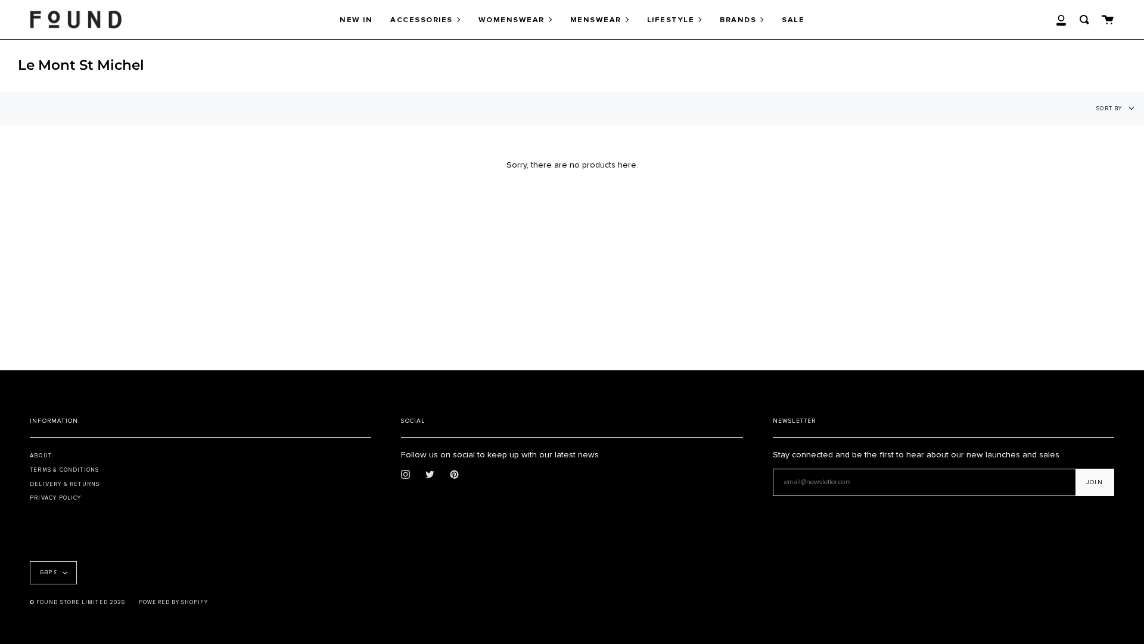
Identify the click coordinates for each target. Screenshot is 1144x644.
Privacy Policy (56, 497)
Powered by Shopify (173, 602)
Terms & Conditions (64, 469)
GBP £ (48, 572)
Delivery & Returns (65, 484)
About (41, 455)
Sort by (1110, 109)
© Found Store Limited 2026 (77, 602)
